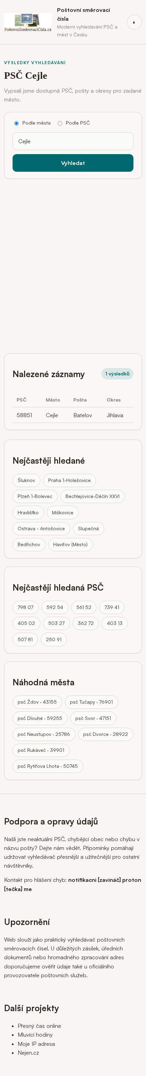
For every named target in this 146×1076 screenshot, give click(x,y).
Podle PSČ (78, 123)
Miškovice (62, 512)
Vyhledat (73, 163)
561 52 (83, 607)
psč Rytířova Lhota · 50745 (48, 766)
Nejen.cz (28, 1052)
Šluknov (26, 480)
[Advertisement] (73, 263)
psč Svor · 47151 (93, 718)
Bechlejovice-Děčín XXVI (93, 496)
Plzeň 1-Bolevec (35, 496)
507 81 (25, 639)
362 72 (86, 623)
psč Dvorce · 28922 (105, 734)
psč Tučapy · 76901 (91, 702)
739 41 (112, 607)
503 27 (56, 623)
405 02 (26, 623)
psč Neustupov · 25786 (44, 734)
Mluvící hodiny (35, 1034)
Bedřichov (29, 544)
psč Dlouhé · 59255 (40, 718)
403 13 (115, 623)
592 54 (55, 607)
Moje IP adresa (36, 1043)
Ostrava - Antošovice (41, 528)
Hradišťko (28, 512)
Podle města (36, 123)
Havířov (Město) (70, 544)
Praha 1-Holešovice (69, 480)
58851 (24, 415)
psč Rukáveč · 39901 (41, 750)
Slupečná (88, 528)
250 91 (53, 639)
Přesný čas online (39, 1025)
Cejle (52, 415)
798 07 (25, 607)
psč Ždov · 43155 (37, 702)
